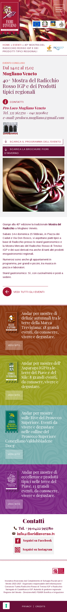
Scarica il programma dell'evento (35, 141)
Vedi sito (14, 345)
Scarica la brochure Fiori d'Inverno (26, 151)
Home (6, 45)
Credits (40, 606)
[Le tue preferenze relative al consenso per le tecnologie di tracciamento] (6, 605)
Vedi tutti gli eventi (28, 291)
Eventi (17, 45)
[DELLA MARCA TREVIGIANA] (11, 332)
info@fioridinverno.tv (36, 533)
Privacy (27, 606)
